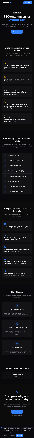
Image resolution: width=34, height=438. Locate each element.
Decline (13, 435)
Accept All (19, 435)
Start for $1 (28, 2)
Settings (6, 435)
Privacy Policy (7, 431)
